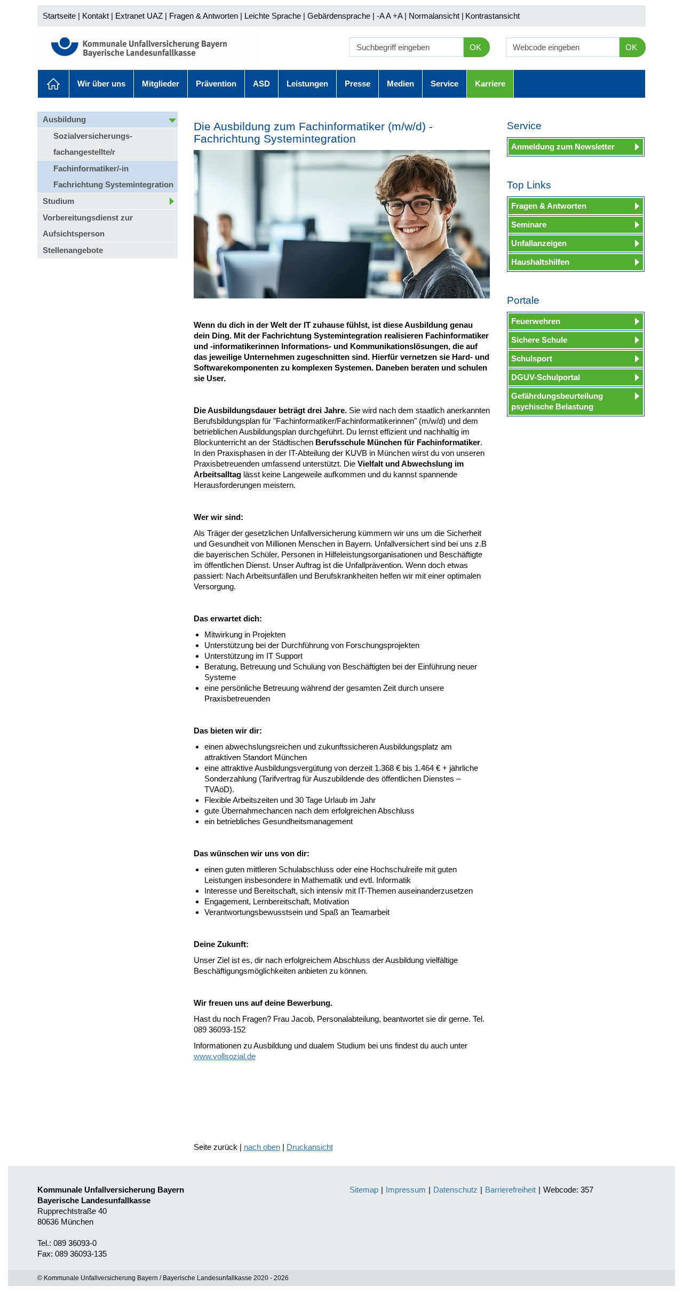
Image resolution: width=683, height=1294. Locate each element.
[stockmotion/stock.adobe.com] (342, 224)
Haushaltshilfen (540, 261)
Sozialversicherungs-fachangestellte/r (92, 143)
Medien (400, 83)
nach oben (262, 1146)
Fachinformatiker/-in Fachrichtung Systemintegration (113, 176)
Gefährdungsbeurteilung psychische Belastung (557, 401)
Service (444, 83)
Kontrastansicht (492, 15)
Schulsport (531, 358)
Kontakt (95, 15)
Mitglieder (160, 83)
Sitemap (364, 1189)
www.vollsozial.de (225, 1056)
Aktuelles (53, 83)
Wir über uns (101, 83)
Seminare (528, 224)
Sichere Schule (539, 339)
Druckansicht (310, 1146)
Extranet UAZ (139, 15)
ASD (261, 83)
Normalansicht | (436, 15)
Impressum (406, 1189)
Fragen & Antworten (203, 15)
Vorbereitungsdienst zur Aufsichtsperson (88, 225)
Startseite (59, 15)
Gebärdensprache (338, 15)
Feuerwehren (535, 321)
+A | (399, 15)
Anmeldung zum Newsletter (563, 146)
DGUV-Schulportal (545, 377)
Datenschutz (455, 1189)
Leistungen (307, 83)
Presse (357, 83)
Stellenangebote (73, 250)
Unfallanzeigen (539, 243)
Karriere (490, 83)
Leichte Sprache (272, 15)
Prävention (216, 83)
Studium (58, 201)
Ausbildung (64, 119)
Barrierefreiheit (510, 1189)
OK (475, 47)
